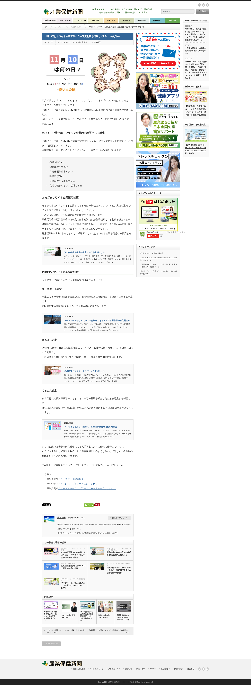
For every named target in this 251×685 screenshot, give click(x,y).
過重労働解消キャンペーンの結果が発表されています (123, 617)
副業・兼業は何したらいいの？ (104, 616)
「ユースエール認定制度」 (72, 479)
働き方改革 (82, 42)
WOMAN (126, 20)
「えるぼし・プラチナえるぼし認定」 (78, 484)
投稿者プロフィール (120, 518)
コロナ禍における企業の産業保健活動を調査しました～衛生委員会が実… (86, 616)
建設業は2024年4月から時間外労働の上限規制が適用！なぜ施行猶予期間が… (119, 570)
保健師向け (157, 20)
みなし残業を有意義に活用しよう (68, 616)
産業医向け (141, 20)
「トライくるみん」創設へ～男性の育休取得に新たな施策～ (91, 427)
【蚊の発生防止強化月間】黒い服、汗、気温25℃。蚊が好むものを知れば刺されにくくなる (195, 149)
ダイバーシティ (75, 548)
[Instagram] (207, 669)
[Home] (46, 27)
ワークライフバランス (68, 42)
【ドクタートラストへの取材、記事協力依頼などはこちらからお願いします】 (87, 533)
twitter (203, 5)
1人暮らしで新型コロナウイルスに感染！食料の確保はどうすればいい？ (66, 631)
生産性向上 (113, 550)
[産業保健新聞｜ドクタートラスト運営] (63, 14)
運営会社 (172, 20)
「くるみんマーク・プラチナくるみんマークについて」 (87, 488)
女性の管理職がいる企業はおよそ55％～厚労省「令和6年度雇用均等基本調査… (73, 555)
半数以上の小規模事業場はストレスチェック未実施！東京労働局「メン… (50, 616)
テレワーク (74, 579)
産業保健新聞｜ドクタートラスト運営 (123, 682)
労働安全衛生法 (49, 20)
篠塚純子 (97, 42)
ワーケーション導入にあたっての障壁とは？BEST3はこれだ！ (73, 585)
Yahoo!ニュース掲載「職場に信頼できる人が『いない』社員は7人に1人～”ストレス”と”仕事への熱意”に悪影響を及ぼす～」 (196, 34)
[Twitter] (199, 669)
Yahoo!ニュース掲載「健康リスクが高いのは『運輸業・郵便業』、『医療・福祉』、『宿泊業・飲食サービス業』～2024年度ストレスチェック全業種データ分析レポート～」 (196, 70)
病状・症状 (111, 20)
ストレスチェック (65, 20)
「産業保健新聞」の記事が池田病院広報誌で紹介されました (195, 50)
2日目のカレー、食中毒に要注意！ (152, 253)
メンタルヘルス (80, 20)
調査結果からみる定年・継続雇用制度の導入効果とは (119, 553)
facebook (207, 5)
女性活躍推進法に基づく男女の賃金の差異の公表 (73, 567)
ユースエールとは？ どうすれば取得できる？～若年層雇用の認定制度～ (97, 320)
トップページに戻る (51, 644)
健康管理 (95, 20)
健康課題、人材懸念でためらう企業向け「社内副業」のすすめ (109, 631)
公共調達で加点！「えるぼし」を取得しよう (84, 371)
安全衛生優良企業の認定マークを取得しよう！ (85, 252)
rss (199, 5)
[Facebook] (203, 669)
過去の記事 (203, 20)
